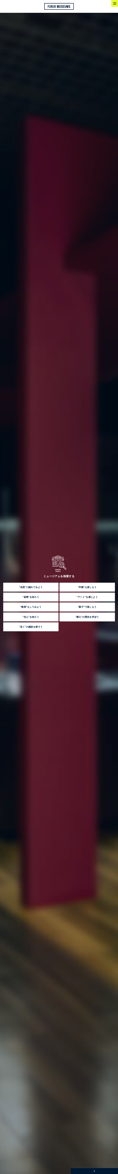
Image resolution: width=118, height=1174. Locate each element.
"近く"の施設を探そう (31, 627)
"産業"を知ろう (31, 597)
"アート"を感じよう (87, 597)
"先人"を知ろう (31, 617)
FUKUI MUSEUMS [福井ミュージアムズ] (59, 6)
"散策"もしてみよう (30, 607)
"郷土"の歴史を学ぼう (87, 617)
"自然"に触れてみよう (31, 587)
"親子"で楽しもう (87, 607)
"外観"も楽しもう (87, 587)
